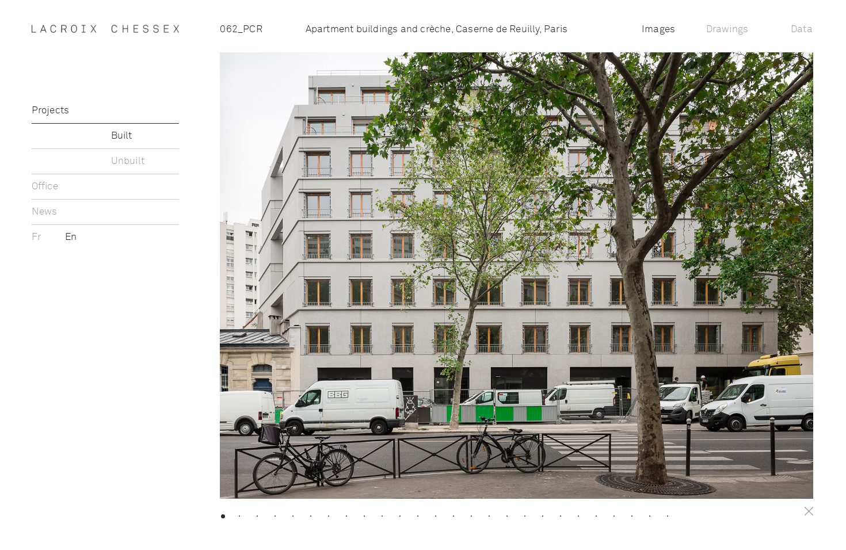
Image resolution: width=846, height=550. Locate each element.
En (71, 237)
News (45, 212)
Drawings (727, 30)
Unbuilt (127, 161)
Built (121, 136)
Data (802, 30)
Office (45, 187)
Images (658, 30)
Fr (38, 237)
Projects (51, 111)
